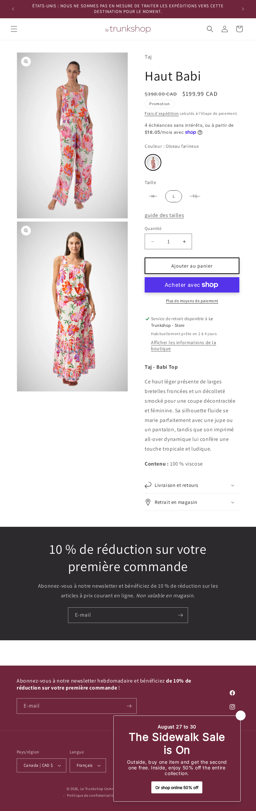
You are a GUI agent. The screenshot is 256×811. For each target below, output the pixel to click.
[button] (14, 29)
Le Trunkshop (91, 788)
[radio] (153, 162)
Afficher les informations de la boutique (183, 345)
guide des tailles (164, 215)
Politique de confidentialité (91, 795)
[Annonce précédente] (13, 9)
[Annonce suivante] (243, 9)
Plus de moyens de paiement (192, 300)
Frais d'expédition (162, 113)
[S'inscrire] (180, 615)
